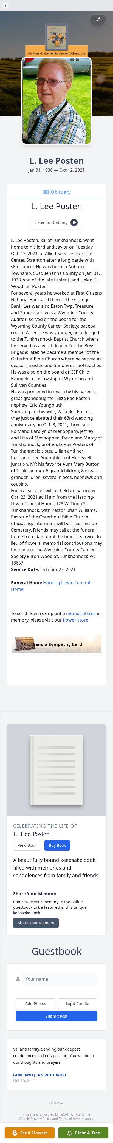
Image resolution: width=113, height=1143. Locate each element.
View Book (27, 845)
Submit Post (56, 1016)
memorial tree (81, 613)
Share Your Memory (36, 922)
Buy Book (57, 845)
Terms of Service (71, 1118)
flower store (75, 620)
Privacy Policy (41, 1118)
